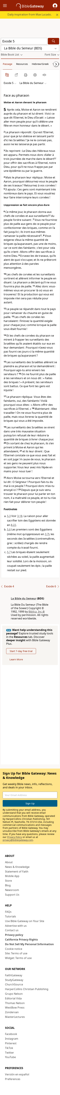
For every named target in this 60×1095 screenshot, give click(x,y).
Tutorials (10, 916)
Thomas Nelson (15, 1003)
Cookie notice (13, 949)
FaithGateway (13, 975)
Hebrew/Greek (40, 64)
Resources (22, 64)
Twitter (9, 1052)
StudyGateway (14, 980)
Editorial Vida (13, 998)
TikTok (9, 1048)
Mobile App (12, 876)
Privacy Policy (14, 837)
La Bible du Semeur (23, 598)
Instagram (11, 1038)
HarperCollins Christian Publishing (26, 989)
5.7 (9, 552)
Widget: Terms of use (18, 958)
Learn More (16, 659)
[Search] (53, 41)
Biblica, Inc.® (36, 611)
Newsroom (12, 890)
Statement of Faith (16, 871)
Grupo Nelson (14, 994)
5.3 (9, 516)
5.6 (9, 529)
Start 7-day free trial (21, 651)
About (9, 862)
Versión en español (17, 1074)
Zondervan (12, 1012)
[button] (55, 5)
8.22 (13, 525)
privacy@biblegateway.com (18, 840)
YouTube (10, 1057)
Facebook (11, 1034)
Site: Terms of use (16, 953)
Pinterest (10, 1043)
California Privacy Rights (21, 939)
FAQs (8, 912)
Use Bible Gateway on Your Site (24, 921)
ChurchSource (14, 984)
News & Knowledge (17, 867)
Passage (7, 64)
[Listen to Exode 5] (44, 74)
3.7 (46, 534)
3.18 (19, 516)
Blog (8, 885)
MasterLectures (15, 1017)
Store (8, 880)
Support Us (12, 894)
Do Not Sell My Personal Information (29, 944)
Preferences (12, 1079)
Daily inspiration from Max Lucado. (30, 14)
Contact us (11, 930)
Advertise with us (16, 926)
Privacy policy (14, 935)
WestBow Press (14, 1007)
